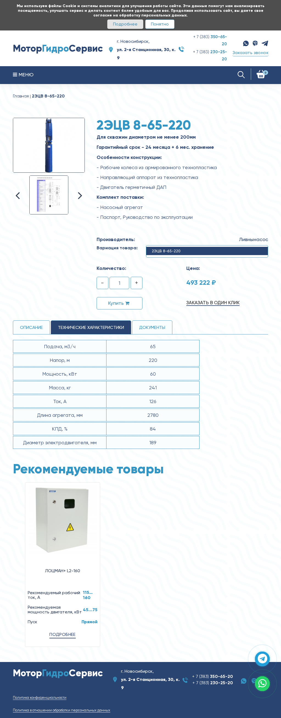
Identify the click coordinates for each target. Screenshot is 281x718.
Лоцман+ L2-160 (62, 570)
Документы (152, 327)
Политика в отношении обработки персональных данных (61, 710)
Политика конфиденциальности (39, 697)
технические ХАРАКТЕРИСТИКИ (91, 327)
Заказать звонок (250, 52)
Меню (25, 74)
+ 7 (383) (212, 676)
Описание (31, 327)
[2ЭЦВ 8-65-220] (49, 145)
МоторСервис (58, 48)
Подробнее (125, 24)
